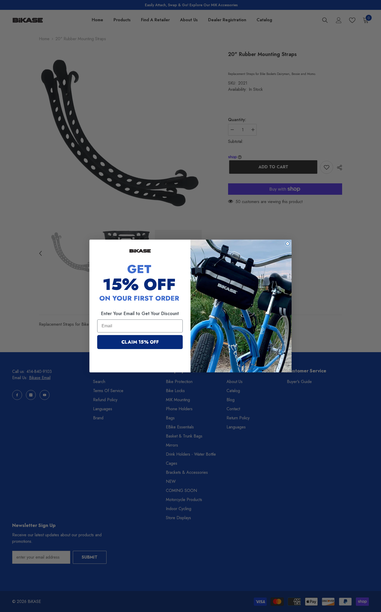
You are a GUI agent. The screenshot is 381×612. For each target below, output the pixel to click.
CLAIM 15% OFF (140, 342)
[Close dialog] (288, 244)
